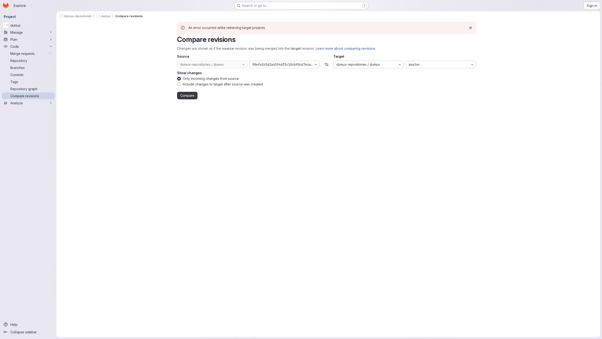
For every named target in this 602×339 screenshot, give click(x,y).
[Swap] (326, 64)
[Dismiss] (470, 28)
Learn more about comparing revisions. (346, 48)
